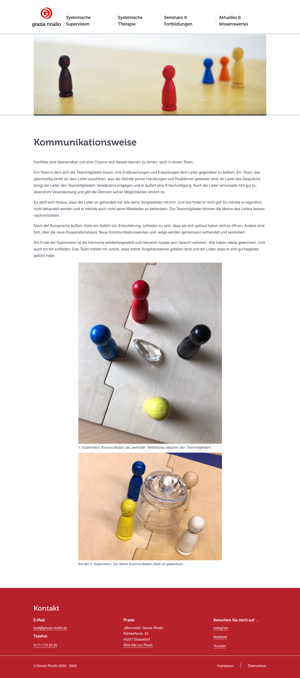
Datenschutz (257, 665)
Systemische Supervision (78, 21)
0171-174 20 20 (45, 644)
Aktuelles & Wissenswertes (233, 21)
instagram (221, 627)
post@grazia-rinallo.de (50, 627)
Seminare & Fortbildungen (178, 21)
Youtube (220, 645)
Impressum (225, 665)
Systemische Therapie (130, 21)
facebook (220, 636)
